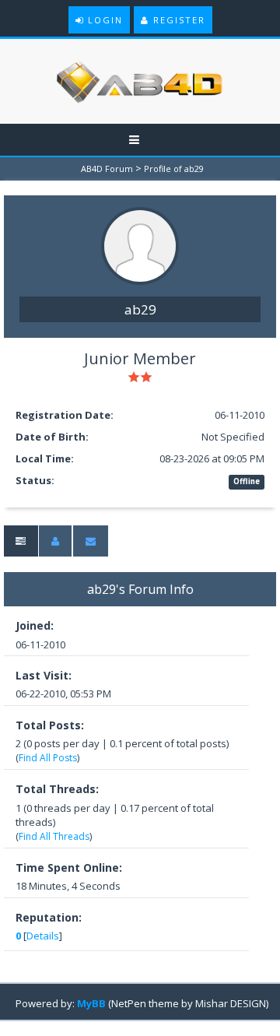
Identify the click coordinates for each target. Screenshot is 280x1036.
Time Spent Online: (69, 867)
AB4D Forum (107, 168)
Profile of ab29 (174, 168)
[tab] (20, 541)
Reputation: (49, 917)
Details (42, 936)
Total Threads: (57, 788)
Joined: (35, 625)
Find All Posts (48, 757)
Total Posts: (50, 725)
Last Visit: (44, 675)
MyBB (91, 1003)
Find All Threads (54, 836)
